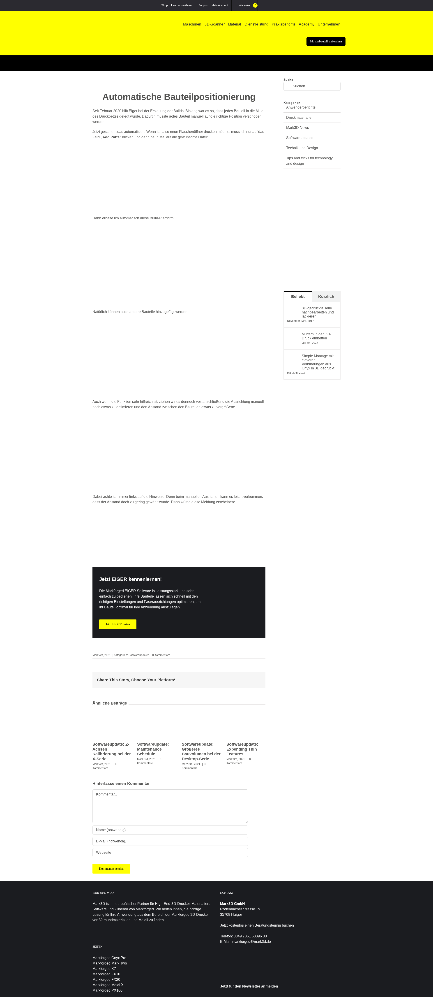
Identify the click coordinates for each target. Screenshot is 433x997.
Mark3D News (297, 128)
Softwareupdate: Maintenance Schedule (153, 749)
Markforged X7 (104, 969)
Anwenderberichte (301, 107)
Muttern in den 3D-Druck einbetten (316, 336)
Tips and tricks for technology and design (309, 160)
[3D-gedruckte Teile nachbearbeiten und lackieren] (293, 309)
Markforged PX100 (107, 990)
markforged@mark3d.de (251, 942)
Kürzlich (326, 296)
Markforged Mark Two (109, 963)
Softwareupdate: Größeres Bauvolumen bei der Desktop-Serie (201, 751)
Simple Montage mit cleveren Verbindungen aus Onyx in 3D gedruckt (318, 362)
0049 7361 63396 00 (250, 936)
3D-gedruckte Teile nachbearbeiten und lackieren (318, 312)
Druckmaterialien (299, 117)
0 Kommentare (161, 655)
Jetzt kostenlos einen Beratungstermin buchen (257, 925)
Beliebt (298, 296)
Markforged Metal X (108, 985)
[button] (344, 25)
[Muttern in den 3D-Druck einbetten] (293, 335)
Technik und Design (302, 148)
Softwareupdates (139, 655)
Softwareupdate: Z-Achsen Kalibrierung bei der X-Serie (111, 751)
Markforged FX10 (106, 974)
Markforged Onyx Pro (109, 958)
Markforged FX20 (106, 979)
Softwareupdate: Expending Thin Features (242, 749)
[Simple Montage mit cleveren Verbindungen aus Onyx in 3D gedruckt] (293, 357)
